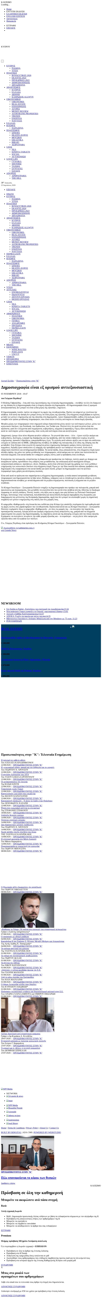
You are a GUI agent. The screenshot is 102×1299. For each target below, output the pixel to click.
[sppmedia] (6, 1089)
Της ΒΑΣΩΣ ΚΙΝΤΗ (10, 784)
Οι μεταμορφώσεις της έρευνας (14, 782)
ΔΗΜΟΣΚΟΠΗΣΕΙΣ (21, 82)
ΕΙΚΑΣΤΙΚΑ (17, 140)
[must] (9, 1101)
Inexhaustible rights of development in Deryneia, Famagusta (34, 637)
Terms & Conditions (16, 1128)
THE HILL (16, 178)
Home (9, 9)
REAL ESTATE (19, 104)
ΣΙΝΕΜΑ (16, 133)
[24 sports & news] (14, 1096)
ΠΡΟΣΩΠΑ (17, 325)
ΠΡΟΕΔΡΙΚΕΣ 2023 (20, 80)
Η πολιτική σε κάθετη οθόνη (13, 760)
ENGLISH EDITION (15, 16)
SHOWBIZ (17, 164)
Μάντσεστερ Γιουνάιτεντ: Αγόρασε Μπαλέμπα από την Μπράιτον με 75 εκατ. (41, 618)
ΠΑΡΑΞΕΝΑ (17, 128)
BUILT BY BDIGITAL (11, 1132)
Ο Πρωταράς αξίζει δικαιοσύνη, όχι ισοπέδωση (21, 887)
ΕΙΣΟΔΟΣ (10, 28)
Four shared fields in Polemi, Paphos (21, 670)
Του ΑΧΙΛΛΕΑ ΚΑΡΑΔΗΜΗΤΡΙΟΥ (17, 762)
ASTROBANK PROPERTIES (25, 113)
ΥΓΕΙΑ (15, 70)
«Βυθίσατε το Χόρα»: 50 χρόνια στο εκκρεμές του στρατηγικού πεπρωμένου (33, 929)
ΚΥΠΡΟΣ (10, 66)
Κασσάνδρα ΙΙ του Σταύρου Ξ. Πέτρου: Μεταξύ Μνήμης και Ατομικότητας (32, 941)
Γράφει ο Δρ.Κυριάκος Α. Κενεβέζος (16, 1036)
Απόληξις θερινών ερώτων (12, 815)
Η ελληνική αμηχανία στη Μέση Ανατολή (18, 839)
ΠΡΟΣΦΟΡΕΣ (12, 359)
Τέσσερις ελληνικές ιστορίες (13, 820)
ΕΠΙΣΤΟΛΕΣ (12, 364)
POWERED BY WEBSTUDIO (47, 1132)
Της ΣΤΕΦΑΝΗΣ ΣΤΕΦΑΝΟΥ (14, 810)
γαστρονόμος (12, 19)
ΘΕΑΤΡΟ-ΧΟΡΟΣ (20, 135)
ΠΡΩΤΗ (10, 194)
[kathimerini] (12, 1105)
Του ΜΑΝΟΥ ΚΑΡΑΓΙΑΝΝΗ (14, 796)
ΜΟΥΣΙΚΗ (17, 137)
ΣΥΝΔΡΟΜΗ (7, 1265)
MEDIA (9, 345)
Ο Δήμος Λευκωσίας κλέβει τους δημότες (18, 984)
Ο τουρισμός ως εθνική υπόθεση (15, 936)
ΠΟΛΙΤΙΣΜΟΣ (13, 130)
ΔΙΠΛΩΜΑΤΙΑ (18, 85)
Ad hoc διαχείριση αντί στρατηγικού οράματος (20, 1034)
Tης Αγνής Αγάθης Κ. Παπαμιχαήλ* (16, 944)
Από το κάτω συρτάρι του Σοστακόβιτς (17, 977)
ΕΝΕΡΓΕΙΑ (17, 118)
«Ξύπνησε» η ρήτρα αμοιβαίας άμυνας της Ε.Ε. (21, 970)
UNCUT (15, 354)
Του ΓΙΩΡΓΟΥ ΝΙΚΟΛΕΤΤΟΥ (14, 889)
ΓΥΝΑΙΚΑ (17, 161)
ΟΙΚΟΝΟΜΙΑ (18, 102)
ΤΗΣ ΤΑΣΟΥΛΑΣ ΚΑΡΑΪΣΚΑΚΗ (16, 834)
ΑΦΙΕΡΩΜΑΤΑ (13, 313)
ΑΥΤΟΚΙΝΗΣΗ (19, 157)
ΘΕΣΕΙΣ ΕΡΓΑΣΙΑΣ (20, 299)
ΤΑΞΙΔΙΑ (16, 166)
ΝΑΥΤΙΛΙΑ (17, 121)
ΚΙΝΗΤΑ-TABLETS (21, 152)
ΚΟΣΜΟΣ (10, 125)
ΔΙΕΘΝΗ (16, 94)
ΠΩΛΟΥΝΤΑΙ (18, 294)
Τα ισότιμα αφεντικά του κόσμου (15, 948)
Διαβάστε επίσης (8, 1183)
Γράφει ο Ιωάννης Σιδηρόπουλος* (15, 932)
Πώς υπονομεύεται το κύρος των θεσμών (28, 1177)
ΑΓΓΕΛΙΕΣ (11, 290)
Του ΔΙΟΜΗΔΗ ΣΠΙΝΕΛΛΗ (13, 1050)
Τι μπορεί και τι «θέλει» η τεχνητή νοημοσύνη (20, 1048)
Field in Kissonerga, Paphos (16, 648)
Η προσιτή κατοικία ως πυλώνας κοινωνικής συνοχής (23, 1041)
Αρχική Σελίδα (7, 381)
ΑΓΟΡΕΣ (16, 109)
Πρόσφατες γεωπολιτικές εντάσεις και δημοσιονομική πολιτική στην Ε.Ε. (32, 991)
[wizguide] (11, 1112)
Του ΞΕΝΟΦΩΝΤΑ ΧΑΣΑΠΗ (14, 803)
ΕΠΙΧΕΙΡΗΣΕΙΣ (19, 106)
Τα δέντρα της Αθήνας (10, 963)
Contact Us (54, 1128)
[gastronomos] (12, 1120)
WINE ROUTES (19, 349)
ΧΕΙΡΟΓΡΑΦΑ (18, 145)
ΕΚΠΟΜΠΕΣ (12, 347)
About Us (44, 1128)
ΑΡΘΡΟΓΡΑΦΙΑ (19, 176)
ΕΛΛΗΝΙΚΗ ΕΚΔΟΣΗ (16, 14)
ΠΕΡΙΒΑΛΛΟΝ (13, 254)
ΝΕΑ (14, 149)
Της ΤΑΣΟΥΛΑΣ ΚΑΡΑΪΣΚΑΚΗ (15, 951)
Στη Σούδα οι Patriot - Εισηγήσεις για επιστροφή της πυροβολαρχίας (37, 609)
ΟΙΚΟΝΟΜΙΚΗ (13, 99)
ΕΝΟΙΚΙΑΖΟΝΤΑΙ (20, 292)
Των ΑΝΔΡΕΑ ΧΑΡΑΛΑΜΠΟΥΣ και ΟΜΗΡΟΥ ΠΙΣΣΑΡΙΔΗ (28, 994)
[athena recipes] (13, 1115)
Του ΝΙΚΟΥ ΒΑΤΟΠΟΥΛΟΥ (14, 965)
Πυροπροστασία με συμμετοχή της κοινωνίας (20, 846)
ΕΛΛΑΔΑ (16, 92)
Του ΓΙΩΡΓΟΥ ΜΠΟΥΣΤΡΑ (13, 848)
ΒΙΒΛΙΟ (15, 142)
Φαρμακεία (11, 21)
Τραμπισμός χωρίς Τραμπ (12, 789)
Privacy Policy (32, 1128)
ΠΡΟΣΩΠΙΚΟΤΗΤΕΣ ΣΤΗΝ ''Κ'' (21, 361)
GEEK (9, 147)
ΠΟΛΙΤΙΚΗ (11, 73)
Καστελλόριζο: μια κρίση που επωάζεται (18, 794)
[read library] (12, 1123)
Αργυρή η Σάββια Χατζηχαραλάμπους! (25, 614)
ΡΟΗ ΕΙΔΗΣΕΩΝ (14, 621)
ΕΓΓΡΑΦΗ (5, 1230)
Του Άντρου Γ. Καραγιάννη (12, 1043)
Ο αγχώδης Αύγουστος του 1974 (15, 774)
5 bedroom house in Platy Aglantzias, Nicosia (25, 659)
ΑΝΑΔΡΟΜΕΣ (18, 323)
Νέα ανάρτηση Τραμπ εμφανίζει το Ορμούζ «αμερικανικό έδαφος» (37, 611)
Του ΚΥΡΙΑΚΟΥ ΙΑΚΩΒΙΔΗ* (14, 987)
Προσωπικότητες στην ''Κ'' (27, 381)
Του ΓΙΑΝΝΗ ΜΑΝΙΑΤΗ (12, 972)
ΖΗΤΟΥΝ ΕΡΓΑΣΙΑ (21, 297)
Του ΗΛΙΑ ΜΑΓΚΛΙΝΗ (11, 979)
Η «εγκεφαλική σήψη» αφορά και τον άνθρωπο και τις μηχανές (27, 767)
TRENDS (16, 116)
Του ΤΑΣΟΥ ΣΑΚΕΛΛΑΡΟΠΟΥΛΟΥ (17, 777)
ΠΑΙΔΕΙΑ (16, 68)
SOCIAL (16, 154)
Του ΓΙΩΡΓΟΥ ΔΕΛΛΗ (11, 958)
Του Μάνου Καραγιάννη (11, 841)
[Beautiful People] (14, 1108)
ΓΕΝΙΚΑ (16, 321)
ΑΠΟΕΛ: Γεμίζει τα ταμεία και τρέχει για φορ (28, 616)
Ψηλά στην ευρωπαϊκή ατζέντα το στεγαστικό (20, 808)
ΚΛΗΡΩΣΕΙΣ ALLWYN (22, 97)
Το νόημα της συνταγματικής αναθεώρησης (19, 956)
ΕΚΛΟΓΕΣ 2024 (19, 78)
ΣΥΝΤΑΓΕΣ (17, 168)
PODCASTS (17, 352)
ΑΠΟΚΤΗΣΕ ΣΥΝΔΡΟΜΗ (13, 1286)
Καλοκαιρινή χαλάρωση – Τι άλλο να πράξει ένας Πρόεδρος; (27, 801)
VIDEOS (10, 356)
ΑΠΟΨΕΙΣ (11, 173)
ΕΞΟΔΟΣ (16, 171)
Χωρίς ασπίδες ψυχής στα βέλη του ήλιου (18, 832)
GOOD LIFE (12, 159)
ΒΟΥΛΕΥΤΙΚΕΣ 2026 (21, 75)
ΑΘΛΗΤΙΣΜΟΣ (13, 87)
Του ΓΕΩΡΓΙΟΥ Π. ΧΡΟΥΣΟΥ (14, 770)
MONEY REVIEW (20, 111)
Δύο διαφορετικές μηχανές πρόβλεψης (17, 825)
